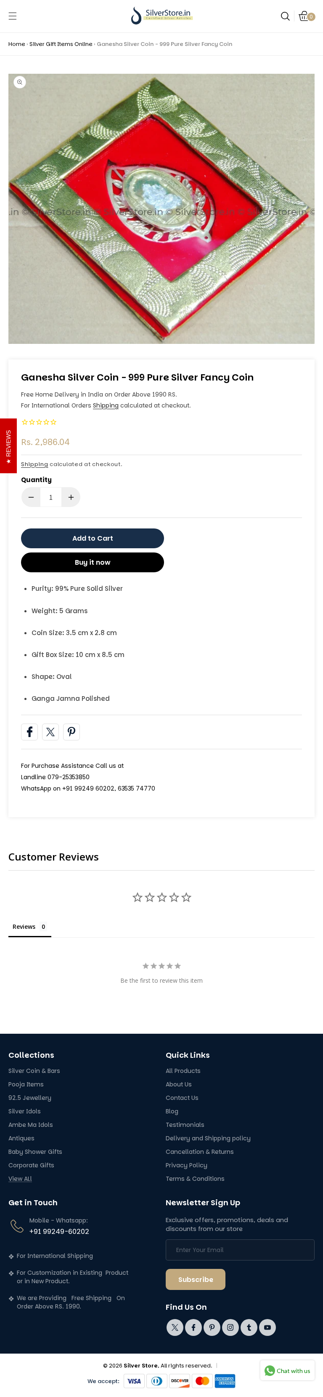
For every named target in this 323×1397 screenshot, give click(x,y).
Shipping (106, 405)
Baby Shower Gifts (35, 1152)
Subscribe (195, 1279)
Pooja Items (26, 1084)
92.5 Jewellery (29, 1098)
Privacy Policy (186, 1165)
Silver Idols (24, 1111)
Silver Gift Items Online (61, 44)
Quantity (36, 479)
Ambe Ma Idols (30, 1125)
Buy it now (93, 562)
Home (16, 44)
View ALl (20, 1178)
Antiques (21, 1138)
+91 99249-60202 (59, 1231)
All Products (183, 1071)
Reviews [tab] (24, 926)
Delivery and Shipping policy (208, 1138)
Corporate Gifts (31, 1165)
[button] (12, 16)
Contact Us (182, 1098)
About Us (179, 1084)
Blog (172, 1111)
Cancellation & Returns (200, 1152)
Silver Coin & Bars (34, 1071)
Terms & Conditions (195, 1178)
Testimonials (185, 1125)
